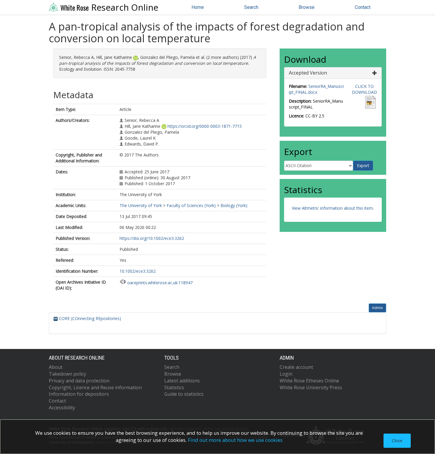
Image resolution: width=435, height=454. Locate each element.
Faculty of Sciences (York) (191, 205)
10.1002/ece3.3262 (138, 271)
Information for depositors (79, 394)
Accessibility (62, 407)
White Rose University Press (311, 387)
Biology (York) (233, 205)
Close (397, 440)
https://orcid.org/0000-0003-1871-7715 (204, 126)
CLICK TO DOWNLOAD (364, 89)
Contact (362, 7)
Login (286, 374)
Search (251, 7)
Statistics (174, 387)
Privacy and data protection (79, 380)
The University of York (141, 205)
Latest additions (182, 380)
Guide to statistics (184, 394)
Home (197, 7)
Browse (307, 7)
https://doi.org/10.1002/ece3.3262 (152, 238)
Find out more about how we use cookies (235, 440)
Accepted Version (308, 73)
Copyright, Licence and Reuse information (95, 387)
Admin (377, 307)
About (55, 367)
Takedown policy (67, 374)
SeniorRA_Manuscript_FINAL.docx (316, 89)
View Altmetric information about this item (332, 208)
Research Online (109, 7)
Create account (296, 367)
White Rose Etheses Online (309, 380)
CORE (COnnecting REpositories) (89, 318)
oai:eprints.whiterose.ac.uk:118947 (160, 282)
